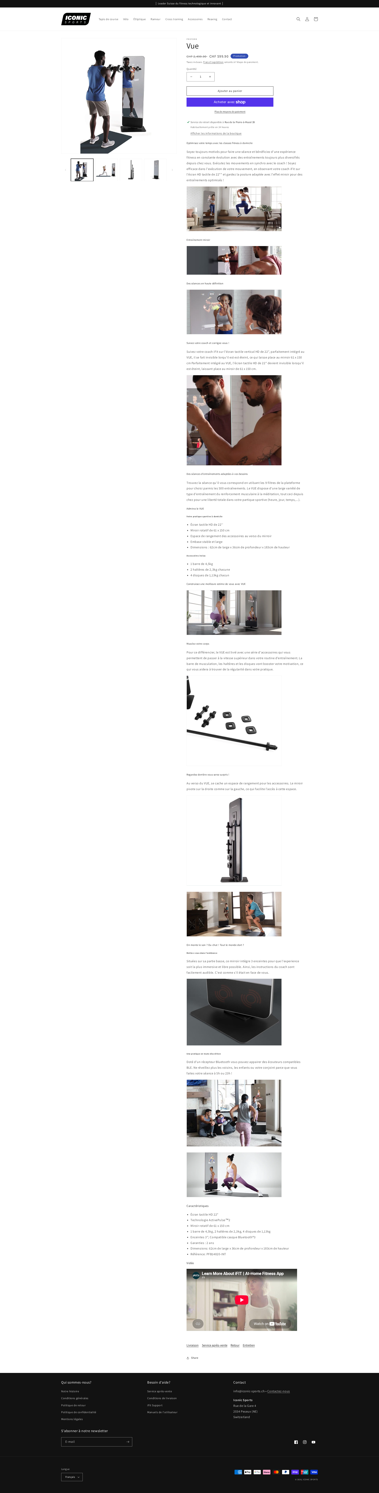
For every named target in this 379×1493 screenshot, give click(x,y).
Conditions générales (74, 1398)
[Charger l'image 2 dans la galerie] (106, 170)
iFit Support (154, 1405)
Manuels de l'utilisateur (162, 1412)
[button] (298, 19)
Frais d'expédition (213, 62)
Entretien (249, 1345)
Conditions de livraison (162, 1398)
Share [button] (194, 1358)
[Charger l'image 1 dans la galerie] (82, 170)
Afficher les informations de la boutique (216, 133)
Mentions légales (72, 1419)
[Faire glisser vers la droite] (172, 170)
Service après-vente (214, 1345)
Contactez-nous (278, 1391)
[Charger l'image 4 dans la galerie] (155, 170)
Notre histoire (70, 1391)
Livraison (193, 1345)
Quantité (191, 69)
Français (70, 1477)
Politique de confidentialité (78, 1412)
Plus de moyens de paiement (230, 111)
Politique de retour (73, 1405)
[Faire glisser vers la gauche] (65, 170)
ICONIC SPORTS (310, 1479)
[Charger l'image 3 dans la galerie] (131, 170)
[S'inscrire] (127, 1441)
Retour (235, 1345)
